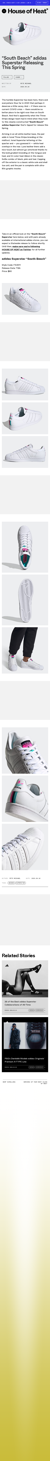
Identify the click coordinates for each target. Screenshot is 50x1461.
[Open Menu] (4, 11)
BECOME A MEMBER (42, 3)
